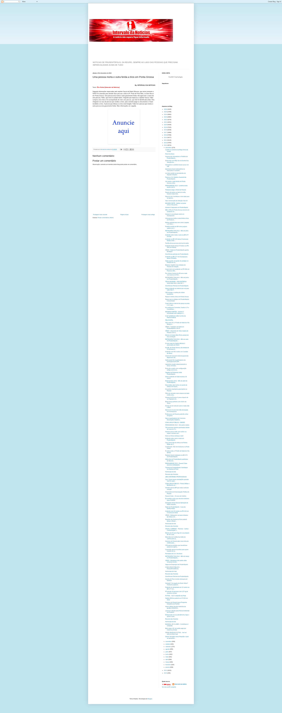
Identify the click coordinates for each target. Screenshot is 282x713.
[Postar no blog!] (127, 149)
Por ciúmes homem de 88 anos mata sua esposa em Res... (176, 274)
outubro (167, 644)
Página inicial (124, 214)
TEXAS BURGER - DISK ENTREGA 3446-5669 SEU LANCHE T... (175, 282)
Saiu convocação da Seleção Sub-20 (176, 200)
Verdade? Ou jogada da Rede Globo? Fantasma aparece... (176, 584)
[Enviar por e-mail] (124, 149)
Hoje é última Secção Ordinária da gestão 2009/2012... (175, 607)
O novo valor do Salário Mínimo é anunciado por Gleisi (175, 344)
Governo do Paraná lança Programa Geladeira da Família (176, 603)
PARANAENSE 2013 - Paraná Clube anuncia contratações (176, 464)
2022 (165, 119)
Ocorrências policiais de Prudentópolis (176, 254)
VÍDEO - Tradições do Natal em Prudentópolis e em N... (174, 327)
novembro (168, 641)
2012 (165, 145)
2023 (165, 117)
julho (167, 652)
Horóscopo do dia (170, 472)
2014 (165, 140)
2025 (165, 112)
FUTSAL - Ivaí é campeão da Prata (175, 595)
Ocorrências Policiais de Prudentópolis (176, 286)
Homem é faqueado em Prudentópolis (176, 207)
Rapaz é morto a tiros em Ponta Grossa (177, 296)
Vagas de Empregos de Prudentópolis (176, 564)
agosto (167, 649)
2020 (165, 124)
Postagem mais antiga (148, 214)
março (167, 662)
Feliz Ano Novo (169, 154)
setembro (168, 646)
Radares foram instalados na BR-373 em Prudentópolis (176, 455)
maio (167, 657)
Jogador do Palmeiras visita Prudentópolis (173, 373)
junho (167, 654)
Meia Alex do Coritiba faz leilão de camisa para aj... (175, 537)
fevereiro (168, 664)
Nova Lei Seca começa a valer (174, 436)
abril (166, 659)
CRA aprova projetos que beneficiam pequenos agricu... (176, 546)
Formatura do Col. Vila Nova (173, 553)
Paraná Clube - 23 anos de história (175, 496)
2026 (165, 109)
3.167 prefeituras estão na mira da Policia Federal (175, 316)
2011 (165, 670)
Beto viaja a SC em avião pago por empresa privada (175, 629)
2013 (165, 143)
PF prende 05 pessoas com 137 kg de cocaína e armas (176, 592)
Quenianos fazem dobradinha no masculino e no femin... (175, 169)
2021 (165, 122)
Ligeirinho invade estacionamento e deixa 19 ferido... (176, 365)
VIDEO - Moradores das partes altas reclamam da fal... (176, 561)
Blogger (149, 699)
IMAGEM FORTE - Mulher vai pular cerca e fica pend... (175, 204)
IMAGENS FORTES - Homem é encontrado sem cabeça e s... (174, 312)
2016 (165, 135)
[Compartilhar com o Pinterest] (133, 149)
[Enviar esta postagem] (121, 149)
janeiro (167, 667)
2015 (165, 137)
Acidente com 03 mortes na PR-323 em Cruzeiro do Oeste (177, 511)
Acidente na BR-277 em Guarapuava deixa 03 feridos (176, 257)
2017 (165, 132)
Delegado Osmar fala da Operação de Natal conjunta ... (176, 503)
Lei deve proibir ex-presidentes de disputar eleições (175, 174)
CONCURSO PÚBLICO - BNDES (175, 422)
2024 (165, 114)
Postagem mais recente (100, 214)
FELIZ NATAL (169, 320)
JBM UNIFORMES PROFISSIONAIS (176, 477)
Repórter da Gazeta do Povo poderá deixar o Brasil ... (176, 520)
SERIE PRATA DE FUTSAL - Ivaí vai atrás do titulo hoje (175, 633)
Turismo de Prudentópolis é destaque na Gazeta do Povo (176, 468)
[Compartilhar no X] (129, 149)
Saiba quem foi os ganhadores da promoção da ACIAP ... (175, 360)
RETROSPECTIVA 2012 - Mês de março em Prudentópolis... (177, 557)
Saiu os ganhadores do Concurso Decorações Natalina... (175, 419)
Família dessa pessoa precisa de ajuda (177, 243)
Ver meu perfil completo (169, 687)
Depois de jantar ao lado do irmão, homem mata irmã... (175, 193)
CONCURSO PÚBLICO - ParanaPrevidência (172, 567)
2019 (165, 127)
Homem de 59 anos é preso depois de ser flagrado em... (176, 398)
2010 (165, 673)
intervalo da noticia (105, 149)
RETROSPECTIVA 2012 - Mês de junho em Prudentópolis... (177, 278)
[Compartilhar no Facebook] (131, 149)
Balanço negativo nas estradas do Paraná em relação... (175, 265)
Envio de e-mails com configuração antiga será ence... (175, 369)
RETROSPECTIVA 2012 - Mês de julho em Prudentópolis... (176, 231)
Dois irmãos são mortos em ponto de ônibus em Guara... (176, 385)
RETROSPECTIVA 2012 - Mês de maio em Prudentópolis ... (176, 340)
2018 (165, 130)
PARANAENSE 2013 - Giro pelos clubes (177, 425)
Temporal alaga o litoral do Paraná (175, 190)
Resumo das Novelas (171, 474)
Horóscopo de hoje (171, 571)
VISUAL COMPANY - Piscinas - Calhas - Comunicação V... (177, 529)
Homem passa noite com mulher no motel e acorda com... (175, 432)
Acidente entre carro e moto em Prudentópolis (174, 439)
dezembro (168, 147)
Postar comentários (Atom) (106, 217)
